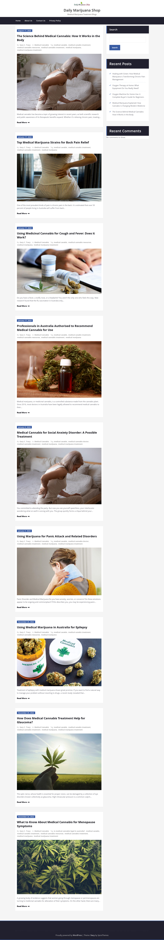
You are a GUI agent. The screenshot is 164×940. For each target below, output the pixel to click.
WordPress (77, 935)
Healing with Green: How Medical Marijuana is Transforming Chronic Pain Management (128, 76)
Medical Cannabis (41, 45)
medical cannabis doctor (78, 441)
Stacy (92, 935)
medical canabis (60, 45)
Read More (22, 122)
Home (18, 20)
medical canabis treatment (79, 45)
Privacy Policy (55, 20)
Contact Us (40, 20)
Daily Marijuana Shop (82, 10)
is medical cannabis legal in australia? (69, 831)
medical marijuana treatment (29, 50)
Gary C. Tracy (25, 45)
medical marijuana (73, 47)
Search (113, 29)
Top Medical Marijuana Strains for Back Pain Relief (53, 142)
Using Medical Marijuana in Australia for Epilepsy (52, 627)
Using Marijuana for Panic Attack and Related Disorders (57, 536)
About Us (28, 20)
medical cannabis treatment (52, 47)
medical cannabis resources (28, 47)
